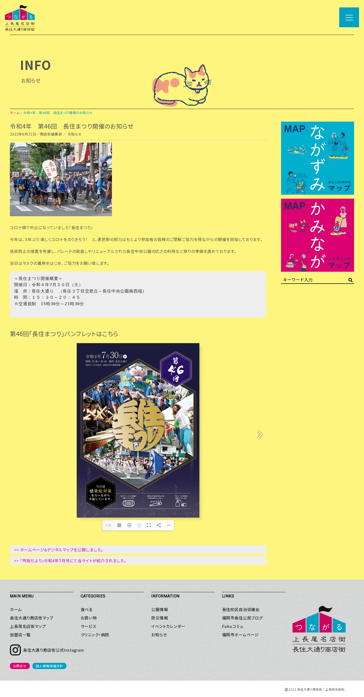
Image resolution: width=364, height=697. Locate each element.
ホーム (15, 112)
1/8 (108, 525)
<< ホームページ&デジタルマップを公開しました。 (58, 550)
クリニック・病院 (95, 635)
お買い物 (89, 618)
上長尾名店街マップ (28, 626)
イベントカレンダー (168, 626)
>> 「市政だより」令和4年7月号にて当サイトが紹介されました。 (70, 560)
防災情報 (159, 618)
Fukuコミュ (232, 626)
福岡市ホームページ (240, 635)
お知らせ (74, 134)
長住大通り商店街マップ (31, 618)
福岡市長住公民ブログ (242, 618)
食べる (87, 609)
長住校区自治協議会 (241, 609)
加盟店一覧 (20, 635)
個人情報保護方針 (49, 666)
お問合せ (19, 666)
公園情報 (159, 609)
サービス (88, 626)
